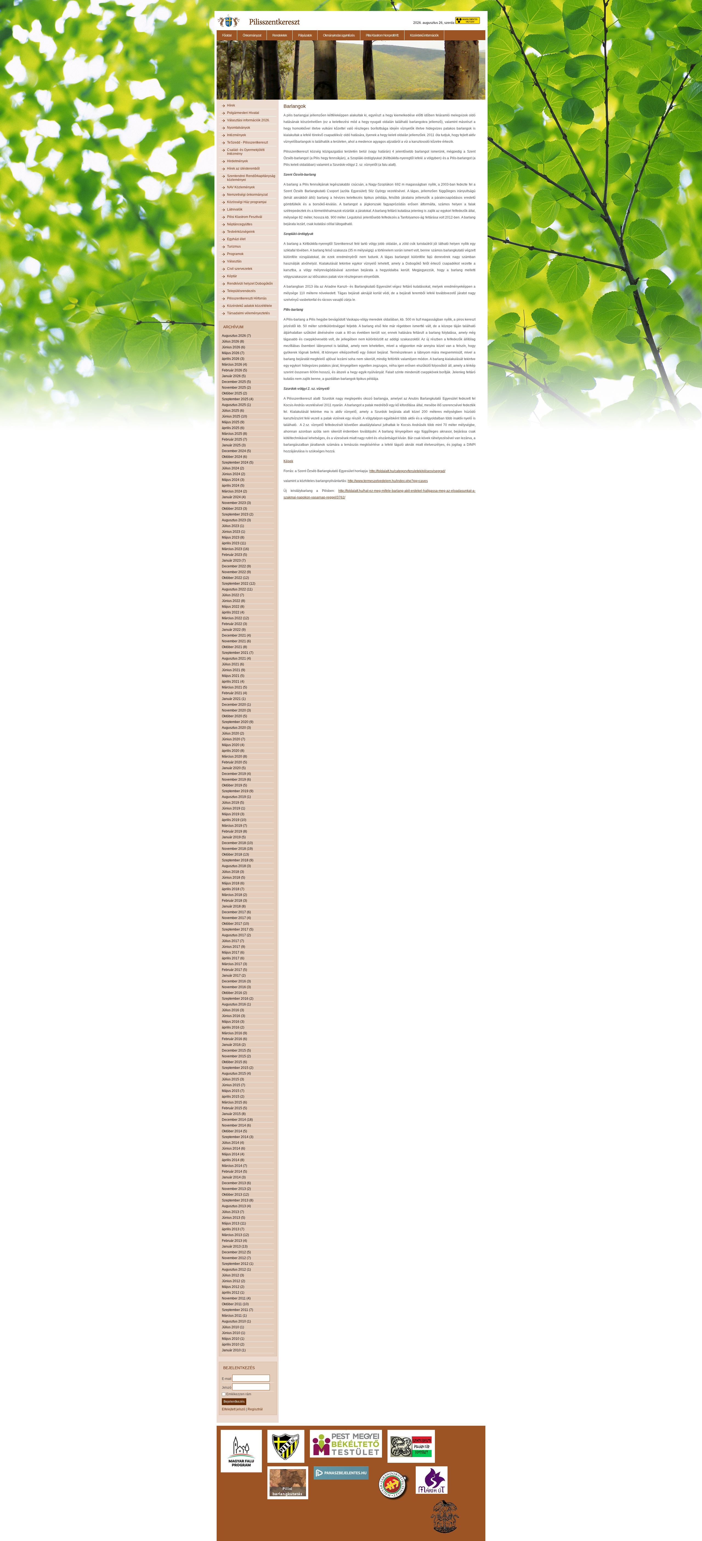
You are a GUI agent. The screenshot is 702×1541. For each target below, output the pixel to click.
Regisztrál (255, 1409)
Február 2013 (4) (234, 1241)
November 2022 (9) (236, 572)
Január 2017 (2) (234, 975)
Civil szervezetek (239, 269)
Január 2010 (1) (234, 1350)
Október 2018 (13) (235, 854)
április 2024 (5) (233, 485)
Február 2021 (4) (234, 693)
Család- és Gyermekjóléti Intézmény (246, 152)
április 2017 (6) (233, 958)
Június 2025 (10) (234, 416)
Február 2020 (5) (234, 762)
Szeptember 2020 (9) (237, 722)
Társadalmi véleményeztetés (248, 313)
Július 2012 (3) (233, 1275)
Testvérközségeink (241, 232)
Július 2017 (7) (233, 941)
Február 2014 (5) (234, 1171)
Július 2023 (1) (233, 526)
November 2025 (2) (236, 388)
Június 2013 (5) (233, 1218)
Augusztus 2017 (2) (236, 935)
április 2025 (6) (233, 428)
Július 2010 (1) (233, 1327)
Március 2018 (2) (234, 895)
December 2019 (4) (236, 774)
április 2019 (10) (234, 820)
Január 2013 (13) (235, 1246)
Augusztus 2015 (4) (236, 1073)
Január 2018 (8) (234, 906)
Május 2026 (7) (233, 353)
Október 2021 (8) (234, 647)
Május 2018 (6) (233, 883)
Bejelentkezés (234, 1401)
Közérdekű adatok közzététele (249, 306)
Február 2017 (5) (234, 970)
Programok (235, 254)
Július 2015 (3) (233, 1079)
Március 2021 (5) (234, 687)
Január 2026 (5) (234, 376)
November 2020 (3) (236, 710)
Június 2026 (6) (233, 347)
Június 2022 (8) (233, 601)
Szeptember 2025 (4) (237, 399)
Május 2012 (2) (233, 1287)
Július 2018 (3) (233, 872)
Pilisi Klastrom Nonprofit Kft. (382, 35)
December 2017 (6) (236, 912)
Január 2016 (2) (234, 1045)
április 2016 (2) (233, 1027)
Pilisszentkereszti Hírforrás (247, 298)
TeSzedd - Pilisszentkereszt (247, 142)
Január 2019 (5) (234, 837)
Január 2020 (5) (234, 768)
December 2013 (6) (236, 1183)
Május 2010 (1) (233, 1339)
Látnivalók (234, 209)
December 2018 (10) (237, 843)
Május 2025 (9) (233, 422)
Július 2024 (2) (233, 468)
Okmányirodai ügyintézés (339, 35)
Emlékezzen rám (238, 1394)
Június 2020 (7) (233, 739)
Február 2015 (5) (234, 1108)
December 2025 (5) (236, 382)
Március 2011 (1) (234, 1316)
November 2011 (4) (236, 1298)
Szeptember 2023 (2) (237, 514)
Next (486, 73)
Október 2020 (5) (234, 716)
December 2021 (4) (236, 635)
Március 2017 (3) (234, 964)
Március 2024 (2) (234, 491)
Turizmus (234, 246)
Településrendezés (241, 291)
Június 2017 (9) (233, 947)
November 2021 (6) (236, 641)
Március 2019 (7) (234, 826)
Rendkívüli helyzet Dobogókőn (250, 283)
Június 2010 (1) (233, 1333)
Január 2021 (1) (234, 699)
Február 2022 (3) (234, 624)
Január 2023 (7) (234, 560)
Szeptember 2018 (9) (237, 860)
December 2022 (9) (236, 566)
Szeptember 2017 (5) (237, 929)
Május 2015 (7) (233, 1091)
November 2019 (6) (236, 779)
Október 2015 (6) (234, 1062)
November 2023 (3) (236, 503)
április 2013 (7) (233, 1229)
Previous (216, 73)
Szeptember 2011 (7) (237, 1310)
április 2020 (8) (233, 751)
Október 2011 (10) (235, 1304)
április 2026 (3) (233, 359)
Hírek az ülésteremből (243, 168)
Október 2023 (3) (234, 509)
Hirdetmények (237, 161)
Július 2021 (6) (233, 664)
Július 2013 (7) (233, 1212)
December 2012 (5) (236, 1252)
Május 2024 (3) (233, 480)
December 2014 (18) (237, 1120)
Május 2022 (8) (233, 607)
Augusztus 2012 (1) (236, 1269)
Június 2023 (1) (233, 532)
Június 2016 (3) (233, 1016)
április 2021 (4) (233, 681)
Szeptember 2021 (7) (237, 653)
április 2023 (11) (234, 543)
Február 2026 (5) (234, 370)
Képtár (232, 276)
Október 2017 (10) (235, 924)
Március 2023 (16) (235, 549)
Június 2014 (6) (233, 1148)
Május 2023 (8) (233, 537)
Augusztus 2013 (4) (236, 1206)
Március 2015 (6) (234, 1102)
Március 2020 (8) (234, 756)
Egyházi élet (236, 239)
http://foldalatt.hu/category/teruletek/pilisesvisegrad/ (407, 471)
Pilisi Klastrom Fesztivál (244, 217)
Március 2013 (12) (235, 1235)
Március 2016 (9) (234, 1033)
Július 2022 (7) (233, 595)
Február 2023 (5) (234, 555)
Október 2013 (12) (235, 1195)
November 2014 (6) (236, 1125)
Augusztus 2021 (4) (236, 658)
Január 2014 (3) (234, 1177)
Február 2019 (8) (234, 831)
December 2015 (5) (236, 1050)
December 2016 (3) (236, 981)
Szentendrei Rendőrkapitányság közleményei (251, 178)
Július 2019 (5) (233, 803)
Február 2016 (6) (234, 1039)
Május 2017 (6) (233, 952)
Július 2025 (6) (233, 411)
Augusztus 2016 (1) (236, 1004)
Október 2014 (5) (234, 1131)
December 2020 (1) (236, 705)
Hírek (231, 105)
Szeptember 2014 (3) (237, 1137)
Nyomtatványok (238, 128)
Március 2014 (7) (234, 1166)
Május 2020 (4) (233, 745)
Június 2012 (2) (233, 1281)
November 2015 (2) (236, 1056)
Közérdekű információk (424, 35)
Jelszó (226, 1387)
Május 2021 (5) (233, 676)
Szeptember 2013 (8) (237, 1200)
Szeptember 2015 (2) (237, 1068)
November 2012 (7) (236, 1258)
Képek (288, 461)
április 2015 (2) (233, 1097)
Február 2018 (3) (234, 901)
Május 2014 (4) (233, 1154)
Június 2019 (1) (233, 808)
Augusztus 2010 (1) (236, 1321)
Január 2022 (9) (234, 630)
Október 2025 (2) (234, 393)
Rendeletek (279, 35)
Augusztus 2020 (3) (236, 728)
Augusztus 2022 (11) (237, 589)
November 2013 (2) (236, 1189)
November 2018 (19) (237, 849)
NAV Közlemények (241, 187)
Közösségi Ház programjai (247, 202)
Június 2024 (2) (233, 474)
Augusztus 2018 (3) (236, 866)
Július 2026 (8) (233, 341)
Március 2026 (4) (234, 364)
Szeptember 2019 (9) (237, 791)
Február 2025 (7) (234, 439)
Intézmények (236, 135)
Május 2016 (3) (233, 1022)
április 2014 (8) (233, 1160)
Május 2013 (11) (234, 1223)
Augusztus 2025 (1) (236, 405)
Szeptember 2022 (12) (238, 583)
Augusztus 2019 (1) (236, 797)
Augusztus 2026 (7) (236, 336)
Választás (234, 261)
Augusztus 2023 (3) (236, 520)
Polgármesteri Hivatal (243, 113)
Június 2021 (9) (233, 670)
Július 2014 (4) (233, 1143)
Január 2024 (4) (234, 497)
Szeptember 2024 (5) (237, 462)
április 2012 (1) (233, 1293)
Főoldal (226, 35)
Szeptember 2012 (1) (237, 1264)
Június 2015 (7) (233, 1085)
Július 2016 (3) (233, 1010)
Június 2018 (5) (233, 877)
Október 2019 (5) (234, 785)
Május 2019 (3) (233, 814)
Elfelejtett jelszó (233, 1409)
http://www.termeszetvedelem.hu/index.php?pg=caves (388, 481)
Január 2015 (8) (234, 1114)
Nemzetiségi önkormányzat (247, 195)
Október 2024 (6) (234, 457)
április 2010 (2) (233, 1344)
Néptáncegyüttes (239, 224)
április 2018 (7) (233, 889)
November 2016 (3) (236, 987)
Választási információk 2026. (248, 120)
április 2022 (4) (233, 612)
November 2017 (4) (236, 918)
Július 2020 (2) (233, 733)
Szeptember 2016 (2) (237, 999)
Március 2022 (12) (235, 618)
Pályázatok (305, 35)
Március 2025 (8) (234, 434)
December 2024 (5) (236, 451)
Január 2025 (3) (234, 445)
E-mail (226, 1378)
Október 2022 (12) (235, 578)
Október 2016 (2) (234, 993)
